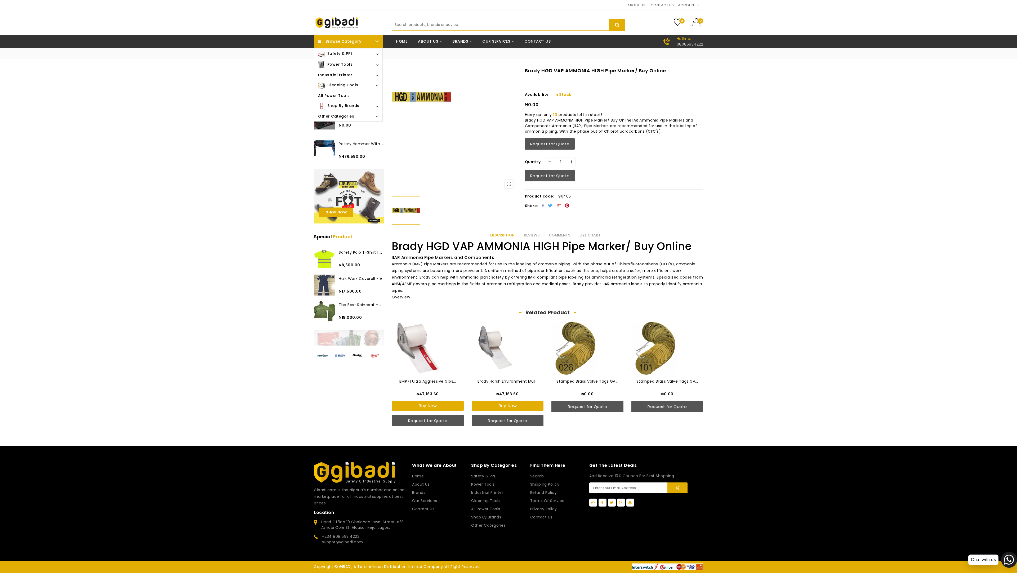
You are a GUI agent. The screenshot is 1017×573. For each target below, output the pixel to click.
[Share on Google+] (559, 205)
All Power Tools (485, 509)
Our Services (424, 500)
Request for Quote (550, 144)
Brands (418, 492)
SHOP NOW (336, 212)
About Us (421, 484)
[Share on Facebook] (543, 205)
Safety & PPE (483, 476)
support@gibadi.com (342, 542)
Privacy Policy (543, 509)
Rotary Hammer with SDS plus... (361, 143)
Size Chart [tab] (590, 235)
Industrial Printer (487, 492)
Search (537, 476)
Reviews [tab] (531, 235)
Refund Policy (543, 492)
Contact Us (541, 517)
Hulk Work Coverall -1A (360, 278)
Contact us (662, 5)
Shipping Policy (545, 484)
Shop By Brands (486, 517)
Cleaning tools (485, 500)
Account (687, 5)
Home (401, 41)
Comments (559, 235)
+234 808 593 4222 (341, 536)
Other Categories (488, 525)
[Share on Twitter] (550, 205)
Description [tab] (502, 235)
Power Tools (483, 484)
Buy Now (427, 406)
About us (636, 5)
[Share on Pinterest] (567, 205)
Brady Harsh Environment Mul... (508, 381)
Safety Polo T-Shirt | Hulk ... (361, 252)
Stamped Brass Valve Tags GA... (587, 381)
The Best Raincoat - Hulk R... (361, 304)
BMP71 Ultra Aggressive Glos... (427, 381)
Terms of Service (547, 500)
